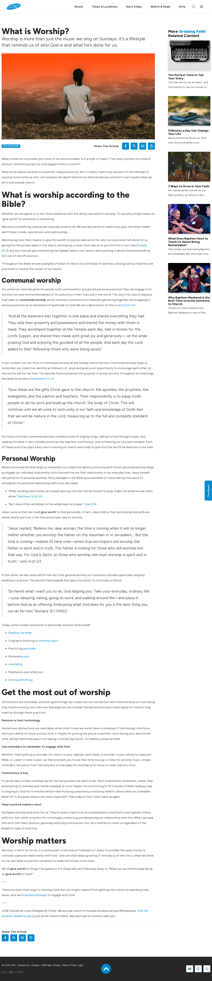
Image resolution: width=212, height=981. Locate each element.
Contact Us (24, 965)
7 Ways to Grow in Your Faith (188, 186)
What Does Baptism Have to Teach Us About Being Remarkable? (188, 242)
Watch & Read (160, 6)
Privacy (57, 965)
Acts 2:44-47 (127, 305)
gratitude (29, 648)
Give (182, 6)
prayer (25, 656)
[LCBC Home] (14, 6)
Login (80, 965)
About (78, 6)
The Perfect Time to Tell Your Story (185, 76)
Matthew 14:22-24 (30, 496)
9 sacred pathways (34, 895)
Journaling (15, 664)
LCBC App (46, 965)
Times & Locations (104, 6)
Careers (35, 965)
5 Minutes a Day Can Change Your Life (188, 132)
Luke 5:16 (90, 504)
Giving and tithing (20, 680)
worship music (48, 640)
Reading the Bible (20, 633)
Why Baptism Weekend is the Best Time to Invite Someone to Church (189, 301)
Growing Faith (11, 145)
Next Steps (134, 6)
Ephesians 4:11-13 (41, 378)
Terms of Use (69, 965)
